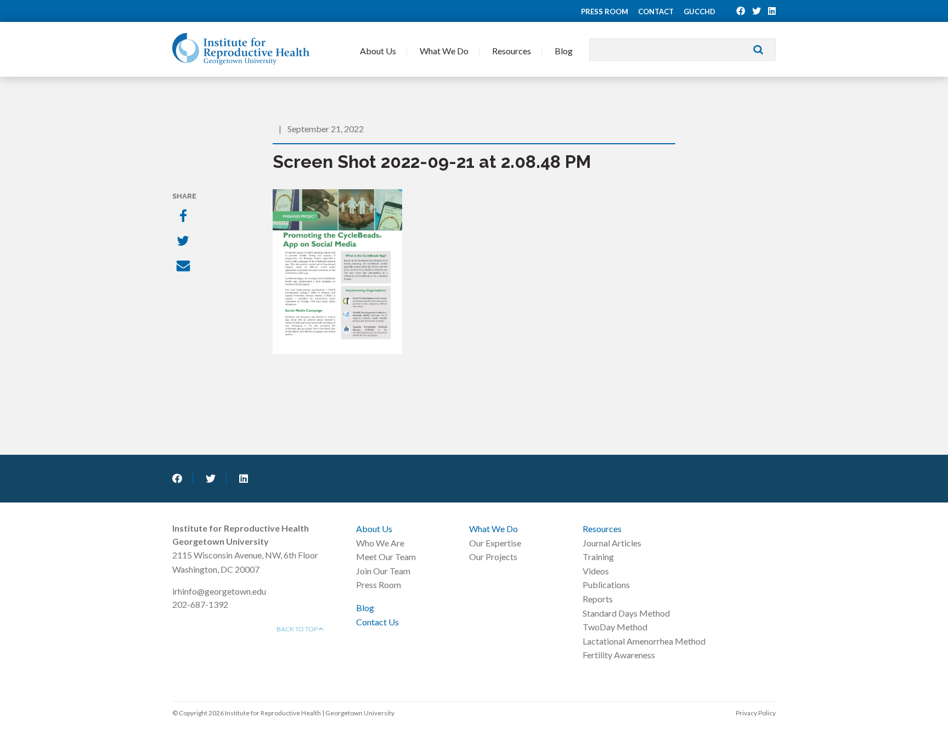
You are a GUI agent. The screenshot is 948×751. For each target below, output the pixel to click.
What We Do (444, 51)
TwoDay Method (615, 627)
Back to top (297, 629)
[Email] (184, 267)
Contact (656, 11)
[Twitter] (184, 242)
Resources (511, 51)
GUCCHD (699, 11)
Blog (564, 51)
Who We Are (380, 543)
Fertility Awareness (619, 655)
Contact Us (377, 622)
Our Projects (493, 556)
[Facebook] (184, 217)
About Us (378, 51)
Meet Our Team (386, 556)
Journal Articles (612, 543)
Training (598, 556)
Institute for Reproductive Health (240, 49)
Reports (598, 599)
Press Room (604, 11)
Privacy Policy (756, 713)
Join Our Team (383, 571)
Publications (606, 584)
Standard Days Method (626, 613)
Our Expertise (495, 543)
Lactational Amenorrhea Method (644, 641)
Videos (596, 571)
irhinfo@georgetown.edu (219, 591)
